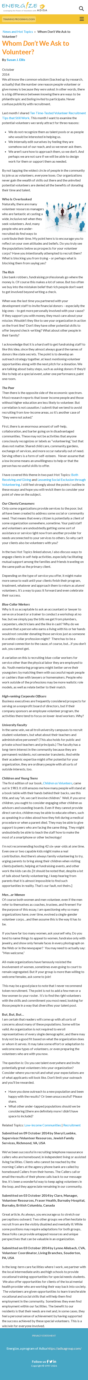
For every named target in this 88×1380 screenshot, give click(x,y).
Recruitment (72, 1125)
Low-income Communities (42, 1125)
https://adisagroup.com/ (64, 1348)
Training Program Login (19, 19)
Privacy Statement (44, 1335)
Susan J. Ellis (16, 60)
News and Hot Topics (18, 31)
